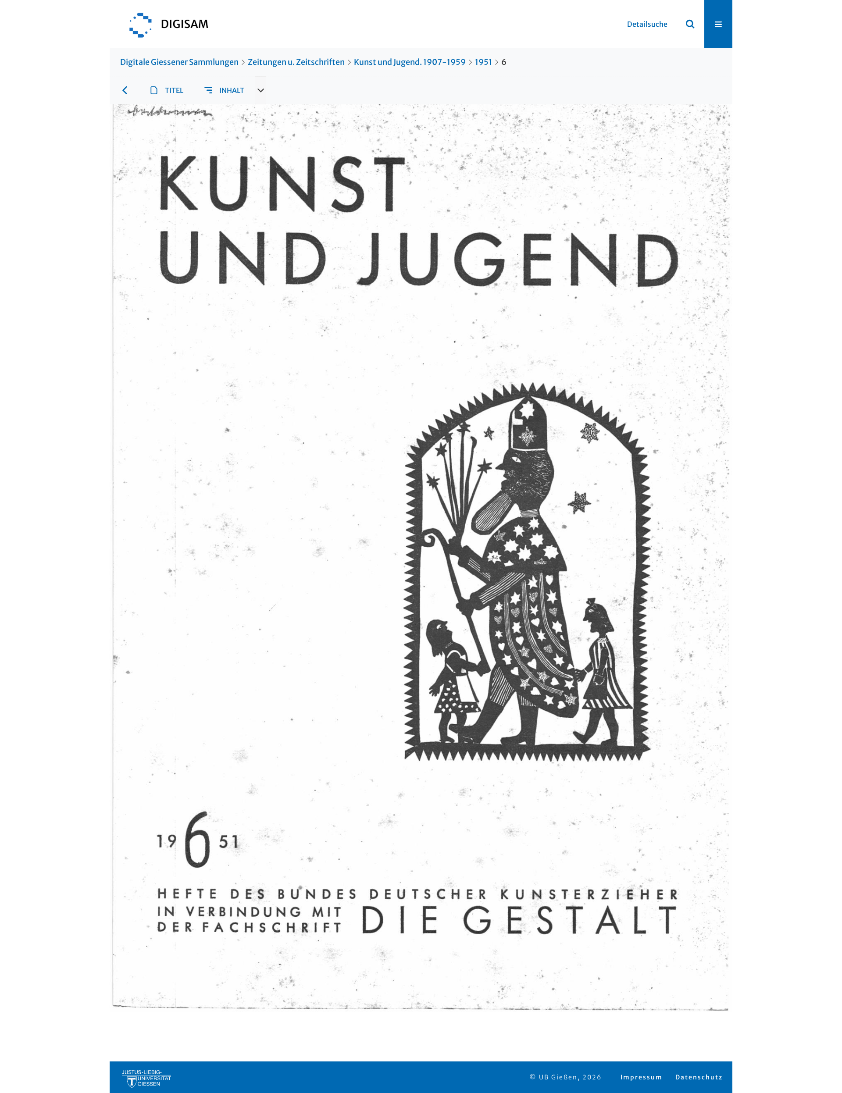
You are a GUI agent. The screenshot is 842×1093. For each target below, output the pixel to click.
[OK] (690, 24)
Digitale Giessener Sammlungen (179, 62)
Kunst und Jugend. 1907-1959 (410, 62)
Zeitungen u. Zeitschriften (296, 62)
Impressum (642, 1077)
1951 (483, 62)
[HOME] (164, 24)
